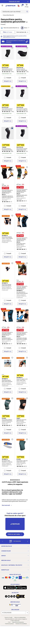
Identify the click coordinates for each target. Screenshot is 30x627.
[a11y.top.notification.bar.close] (27, 1)
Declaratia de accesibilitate (21, 623)
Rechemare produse (9, 623)
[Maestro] (9, 578)
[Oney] (23, 577)
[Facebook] (6, 596)
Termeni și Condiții (8, 617)
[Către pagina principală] (10, 6)
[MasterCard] (6, 578)
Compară (8, 77)
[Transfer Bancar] (13, 578)
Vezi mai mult (6, 505)
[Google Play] (21, 588)
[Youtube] (9, 596)
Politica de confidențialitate (20, 617)
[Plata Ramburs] (27, 578)
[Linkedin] (14, 596)
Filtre (7, 32)
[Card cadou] (16, 578)
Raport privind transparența (18, 622)
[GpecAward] (20, 597)
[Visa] (2, 577)
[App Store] (9, 588)
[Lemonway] (15, 580)
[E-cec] (20, 578)
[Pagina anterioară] (2, 541)
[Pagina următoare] (27, 541)
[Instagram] (11, 596)
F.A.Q (9, 622)
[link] (15, 534)
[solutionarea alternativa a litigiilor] (15, 605)
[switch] (3, 41)
